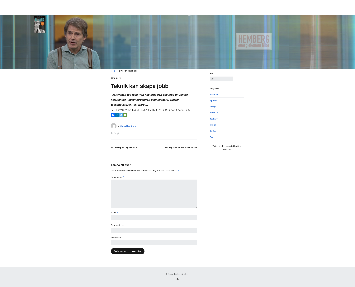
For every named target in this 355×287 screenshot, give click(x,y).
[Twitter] (121, 115)
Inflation (214, 112)
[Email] (125, 115)
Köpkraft (214, 119)
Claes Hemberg (128, 126)
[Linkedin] (117, 115)
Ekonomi (214, 94)
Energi (213, 106)
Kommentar (117, 177)
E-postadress (118, 225)
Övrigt (116, 133)
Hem (113, 70)
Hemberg (116, 6)
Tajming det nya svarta (125, 147)
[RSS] (177, 279)
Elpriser (213, 100)
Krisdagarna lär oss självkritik (180, 147)
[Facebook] (113, 115)
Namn (114, 212)
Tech (212, 137)
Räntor (213, 131)
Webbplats (116, 237)
